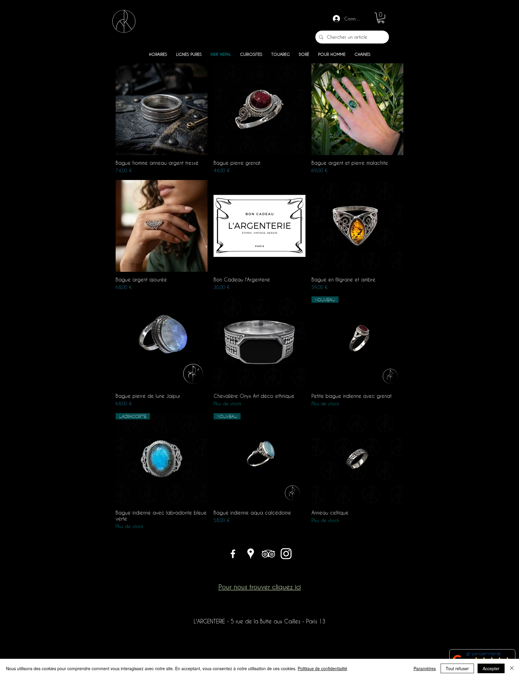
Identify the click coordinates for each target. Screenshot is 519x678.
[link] (381, 18)
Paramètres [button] (425, 668)
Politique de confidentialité (322, 668)
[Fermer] (511, 668)
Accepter (491, 668)
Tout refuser (457, 668)
